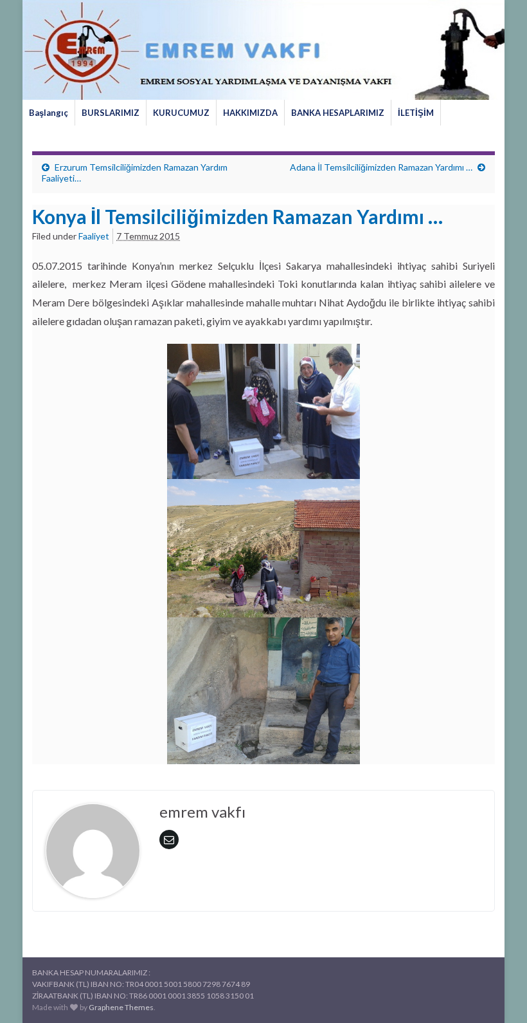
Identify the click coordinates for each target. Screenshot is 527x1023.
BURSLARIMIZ (110, 113)
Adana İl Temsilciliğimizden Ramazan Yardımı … (381, 167)
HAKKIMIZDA (250, 113)
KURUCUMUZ (181, 113)
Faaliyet (93, 235)
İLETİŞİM (416, 113)
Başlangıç (48, 113)
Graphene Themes (121, 1007)
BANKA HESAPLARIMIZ (337, 113)
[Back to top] (498, 994)
